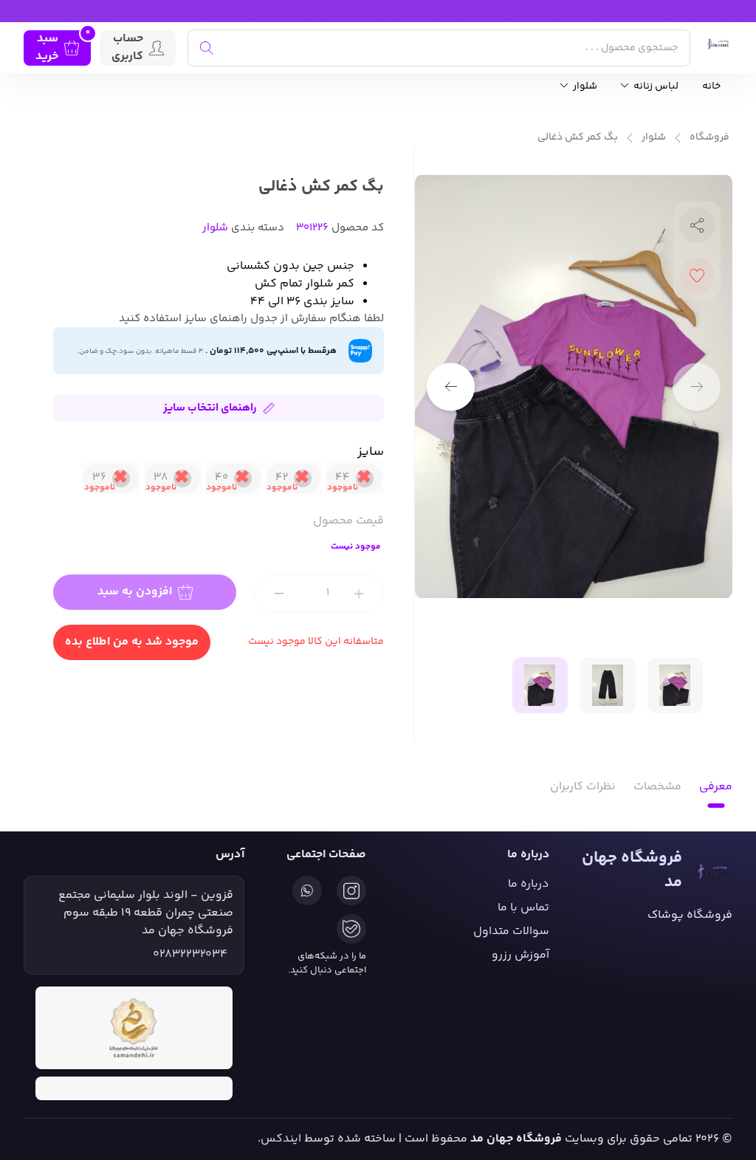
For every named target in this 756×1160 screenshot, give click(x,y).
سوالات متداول (511, 931)
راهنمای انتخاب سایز (210, 407)
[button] (451, 387)
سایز (370, 451)
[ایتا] (351, 929)
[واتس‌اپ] (307, 890)
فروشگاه (709, 137)
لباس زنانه (654, 87)
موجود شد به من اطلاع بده (132, 642)
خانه (711, 87)
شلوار (584, 87)
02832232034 (190, 955)
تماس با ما (523, 908)
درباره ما (528, 884)
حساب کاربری (127, 48)
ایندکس (281, 1139)
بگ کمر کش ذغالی (577, 137)
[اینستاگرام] (351, 890)
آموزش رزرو (520, 955)
